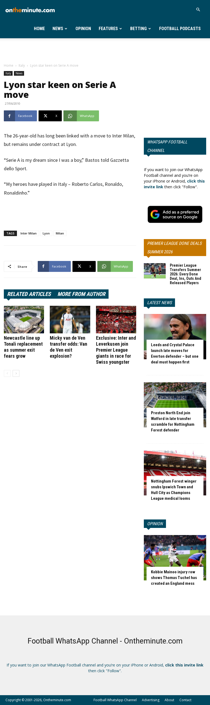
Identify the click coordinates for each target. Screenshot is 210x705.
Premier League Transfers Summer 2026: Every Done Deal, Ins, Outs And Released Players (185, 274)
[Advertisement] (105, 50)
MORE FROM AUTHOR (81, 294)
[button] (198, 9)
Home (39, 28)
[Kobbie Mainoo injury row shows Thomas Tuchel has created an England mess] (175, 557)
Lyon (46, 233)
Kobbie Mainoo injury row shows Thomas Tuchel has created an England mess (174, 577)
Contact (185, 700)
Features (108, 28)
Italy (22, 65)
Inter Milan (29, 233)
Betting (138, 28)
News (57, 28)
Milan (60, 233)
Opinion (83, 28)
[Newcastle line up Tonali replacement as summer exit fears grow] (24, 319)
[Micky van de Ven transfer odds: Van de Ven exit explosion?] (70, 319)
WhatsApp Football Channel (167, 146)
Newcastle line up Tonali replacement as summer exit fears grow (23, 347)
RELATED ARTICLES (29, 294)
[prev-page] (7, 373)
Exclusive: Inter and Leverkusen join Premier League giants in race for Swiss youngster (116, 350)
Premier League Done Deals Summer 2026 (174, 247)
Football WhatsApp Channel (115, 700)
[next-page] (16, 373)
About (169, 700)
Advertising (150, 700)
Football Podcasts (180, 28)
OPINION (155, 523)
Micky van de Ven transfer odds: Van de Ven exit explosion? (68, 347)
